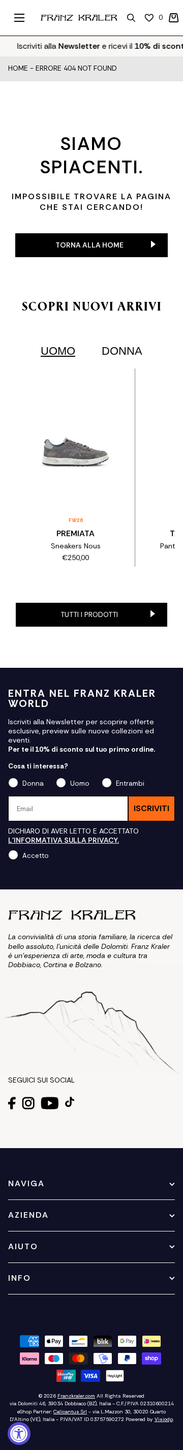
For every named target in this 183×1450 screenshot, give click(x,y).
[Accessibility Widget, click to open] (19, 1433)
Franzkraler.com (76, 1396)
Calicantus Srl (70, 1411)
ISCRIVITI (151, 808)
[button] (174, 17)
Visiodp (164, 1419)
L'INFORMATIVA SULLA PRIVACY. (63, 840)
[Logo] (79, 18)
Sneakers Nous (76, 545)
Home (18, 69)
